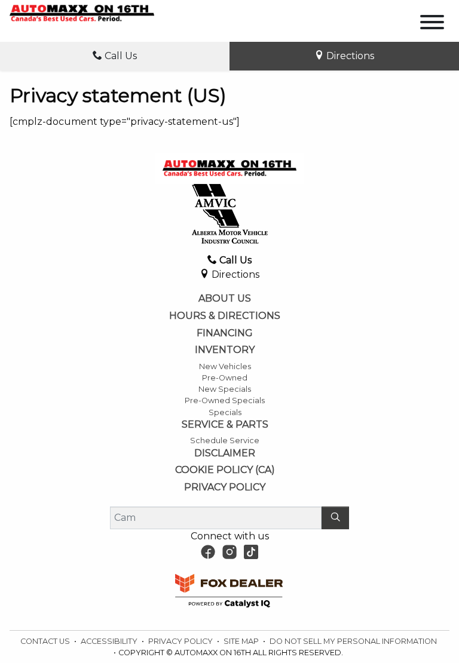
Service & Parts (225, 424)
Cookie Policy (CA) (225, 470)
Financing (225, 333)
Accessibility (110, 641)
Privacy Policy (224, 487)
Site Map (242, 641)
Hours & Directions (224, 316)
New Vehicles (225, 366)
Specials (225, 412)
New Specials (224, 389)
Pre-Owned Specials (225, 400)
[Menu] (432, 24)
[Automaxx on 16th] (82, 13)
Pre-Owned (224, 377)
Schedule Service (224, 440)
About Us (224, 298)
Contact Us (46, 641)
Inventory (225, 350)
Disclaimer (224, 453)
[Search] (335, 518)
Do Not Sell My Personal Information (353, 641)
